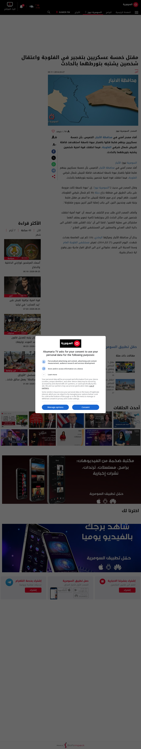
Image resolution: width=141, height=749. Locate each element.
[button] (70, 375)
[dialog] (70, 374)
